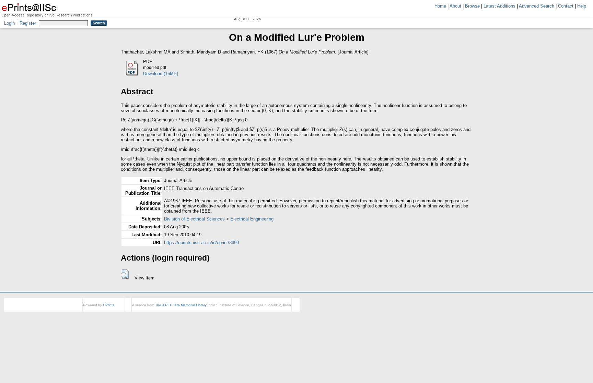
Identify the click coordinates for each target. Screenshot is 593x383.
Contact (565, 6)
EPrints (108, 305)
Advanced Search (536, 6)
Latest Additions (499, 6)
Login (9, 23)
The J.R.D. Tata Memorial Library (181, 305)
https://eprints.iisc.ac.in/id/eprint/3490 (201, 242)
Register (28, 23)
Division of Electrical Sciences (194, 219)
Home (440, 6)
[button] (125, 274)
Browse (472, 6)
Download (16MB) (160, 73)
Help (581, 6)
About (455, 6)
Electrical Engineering (252, 219)
